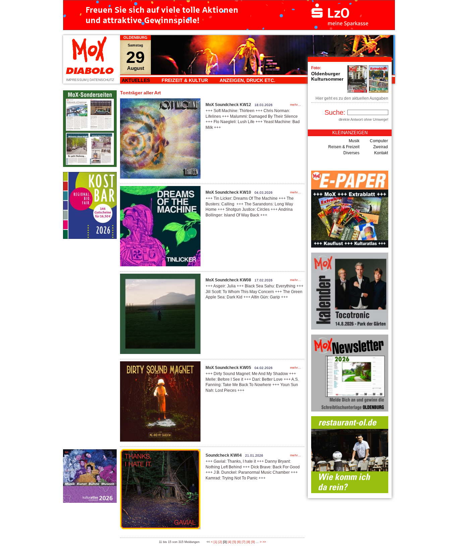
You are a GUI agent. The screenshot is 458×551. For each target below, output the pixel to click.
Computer (379, 141)
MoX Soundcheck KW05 (228, 367)
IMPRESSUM (76, 80)
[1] (215, 542)
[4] (229, 542)
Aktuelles (136, 80)
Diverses (351, 153)
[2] (220, 542)
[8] (248, 542)
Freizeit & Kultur (185, 80)
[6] (239, 542)
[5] (234, 542)
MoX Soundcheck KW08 (228, 280)
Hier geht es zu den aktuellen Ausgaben (352, 98)
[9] (253, 542)
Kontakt (381, 153)
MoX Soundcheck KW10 (228, 192)
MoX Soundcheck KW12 (228, 104)
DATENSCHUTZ (102, 80)
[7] (243, 542)
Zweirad (380, 147)
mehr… (295, 104)
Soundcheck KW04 (224, 455)
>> (264, 542)
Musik (354, 141)
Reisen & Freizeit (343, 147)
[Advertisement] (90, 344)
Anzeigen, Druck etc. (247, 80)
